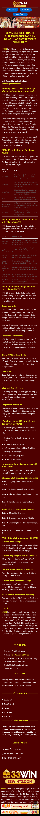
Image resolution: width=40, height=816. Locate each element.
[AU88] (20, 806)
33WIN (4, 49)
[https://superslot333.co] (20, 3)
